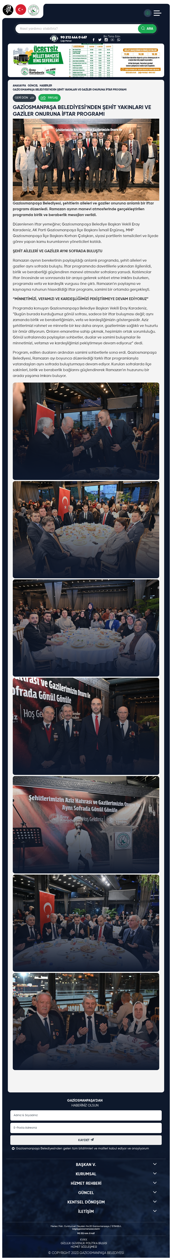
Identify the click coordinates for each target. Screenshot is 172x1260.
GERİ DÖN (21, 97)
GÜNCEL (33, 85)
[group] (124, 24)
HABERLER (46, 85)
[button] (12, 60)
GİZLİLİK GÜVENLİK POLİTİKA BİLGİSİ (84, 1243)
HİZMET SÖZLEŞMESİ (84, 1246)
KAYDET (84, 1140)
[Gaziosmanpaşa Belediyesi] (24, 13)
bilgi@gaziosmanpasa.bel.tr (86, 1229)
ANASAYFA (19, 85)
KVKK (83, 1239)
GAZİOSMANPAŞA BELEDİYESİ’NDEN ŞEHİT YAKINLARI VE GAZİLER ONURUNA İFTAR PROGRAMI (70, 89)
